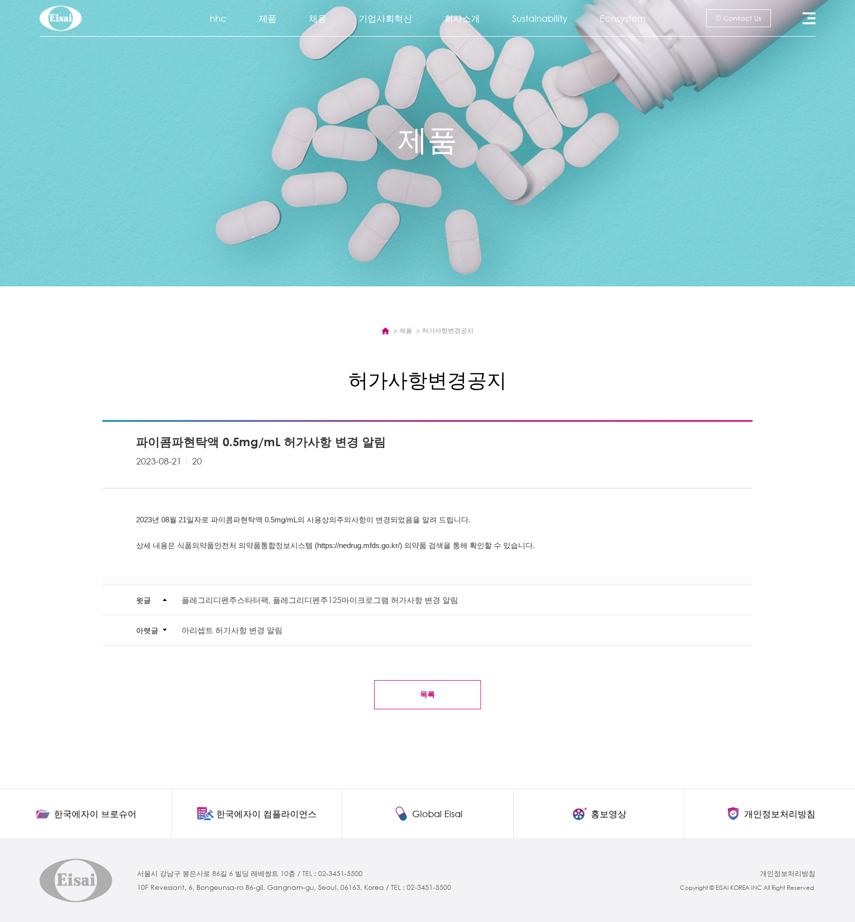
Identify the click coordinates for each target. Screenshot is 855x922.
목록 (427, 694)
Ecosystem (623, 18)
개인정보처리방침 (787, 873)
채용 (318, 18)
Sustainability (540, 18)
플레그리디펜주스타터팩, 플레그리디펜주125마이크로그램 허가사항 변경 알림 (320, 600)
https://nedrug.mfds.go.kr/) (359, 545)
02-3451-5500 (340, 873)
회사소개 (462, 18)
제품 (268, 18)
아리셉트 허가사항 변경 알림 (232, 630)
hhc (218, 18)
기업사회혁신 (385, 18)
